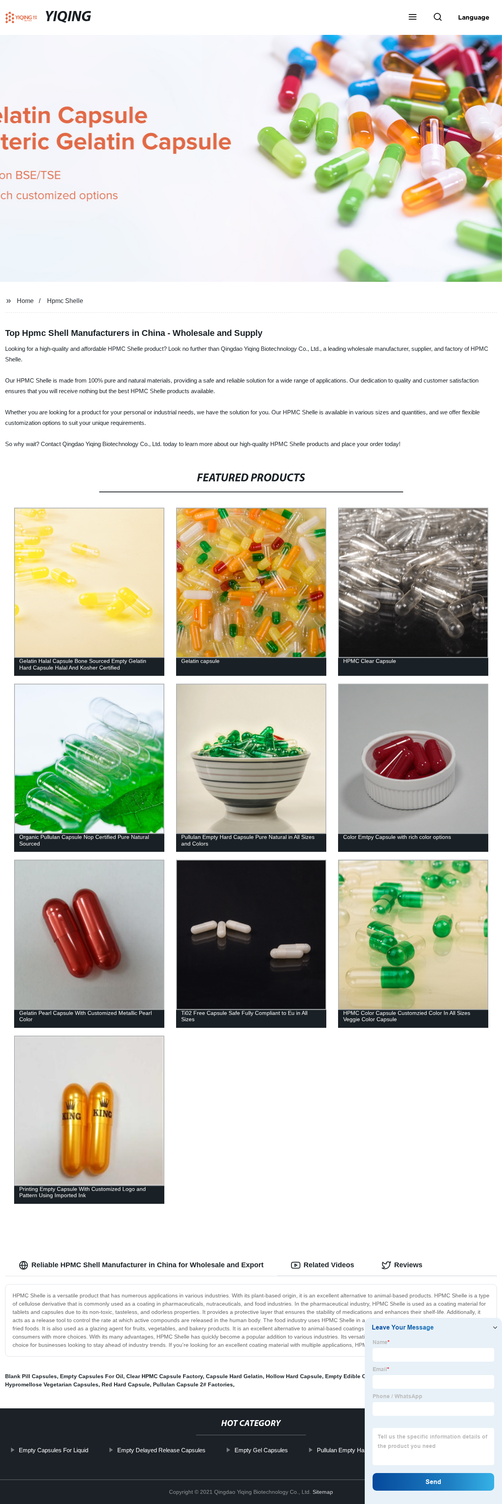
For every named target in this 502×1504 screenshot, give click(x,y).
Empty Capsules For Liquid (53, 1450)
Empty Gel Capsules (261, 1450)
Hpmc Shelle (65, 301)
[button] (412, 17)
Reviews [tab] (408, 1265)
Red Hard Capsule (126, 1384)
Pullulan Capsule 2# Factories (193, 1384)
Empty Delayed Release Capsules (161, 1450)
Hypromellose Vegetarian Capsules (51, 1384)
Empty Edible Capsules (356, 1376)
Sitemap (323, 1492)
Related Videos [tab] (329, 1265)
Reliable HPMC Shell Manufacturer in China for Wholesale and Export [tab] (147, 1265)
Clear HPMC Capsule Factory (164, 1376)
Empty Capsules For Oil (91, 1376)
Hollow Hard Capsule (294, 1376)
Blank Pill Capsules (31, 1376)
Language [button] (473, 17)
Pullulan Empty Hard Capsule (354, 1450)
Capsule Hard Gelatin (234, 1376)
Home (25, 301)
